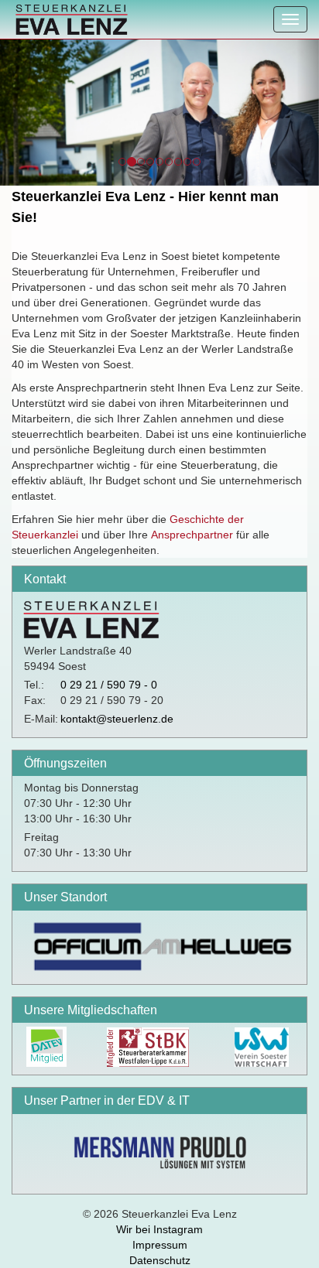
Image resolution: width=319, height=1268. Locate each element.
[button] (11, 112)
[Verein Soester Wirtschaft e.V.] (261, 1046)
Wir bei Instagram (159, 1229)
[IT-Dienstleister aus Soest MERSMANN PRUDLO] (159, 1150)
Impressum (159, 1245)
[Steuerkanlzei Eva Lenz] (67, 19)
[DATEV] (46, 1046)
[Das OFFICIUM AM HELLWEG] (159, 943)
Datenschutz (159, 1260)
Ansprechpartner (192, 534)
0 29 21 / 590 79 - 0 (108, 684)
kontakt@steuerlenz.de (116, 719)
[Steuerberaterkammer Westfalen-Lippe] (147, 1046)
